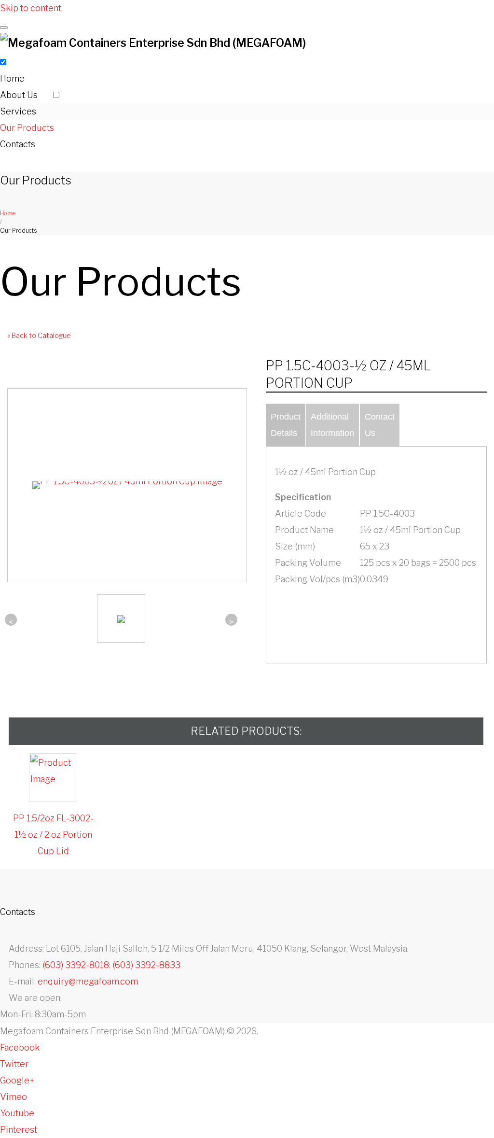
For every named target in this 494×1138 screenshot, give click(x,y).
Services (18, 111)
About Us (19, 95)
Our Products (27, 128)
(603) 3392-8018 (75, 965)
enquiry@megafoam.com (88, 981)
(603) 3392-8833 (146, 965)
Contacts (17, 144)
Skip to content (30, 8)
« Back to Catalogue (39, 335)
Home (12, 78)
